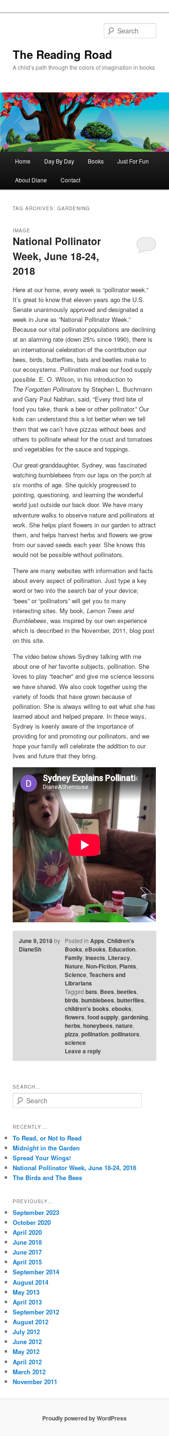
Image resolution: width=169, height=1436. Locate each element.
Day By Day (59, 161)
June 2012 (27, 1341)
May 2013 (26, 1292)
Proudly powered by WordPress (84, 1418)
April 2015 (27, 1261)
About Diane (31, 180)
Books (96, 161)
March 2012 (29, 1371)
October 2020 (32, 1222)
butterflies (130, 1000)
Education (121, 949)
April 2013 (27, 1301)
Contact (70, 180)
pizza (71, 1034)
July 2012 (26, 1331)
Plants (127, 966)
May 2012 (26, 1351)
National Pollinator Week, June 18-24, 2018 (57, 256)
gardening (134, 1017)
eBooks (95, 949)
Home (23, 161)
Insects (95, 957)
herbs (72, 1025)
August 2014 (30, 1282)
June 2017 (27, 1251)
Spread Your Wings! (42, 1157)
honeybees (98, 1025)
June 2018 (27, 1242)
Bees (107, 991)
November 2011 (35, 1381)
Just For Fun (133, 161)
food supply (102, 1017)
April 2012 (27, 1361)
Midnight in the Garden (46, 1147)
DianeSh (30, 949)
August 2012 (30, 1321)
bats (91, 991)
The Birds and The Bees (47, 1177)
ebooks (121, 1008)
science (75, 1042)
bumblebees (97, 1000)
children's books (87, 1008)
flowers (74, 1017)
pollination (94, 1034)
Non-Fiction (101, 966)
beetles (127, 991)
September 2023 (36, 1212)
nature (124, 1025)
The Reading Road (62, 54)
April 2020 (27, 1232)
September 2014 (36, 1271)
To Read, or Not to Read (47, 1137)
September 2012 (36, 1311)
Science (75, 974)
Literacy (119, 957)
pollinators (125, 1034)
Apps (97, 940)
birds (71, 1000)
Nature (74, 966)
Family (74, 957)
